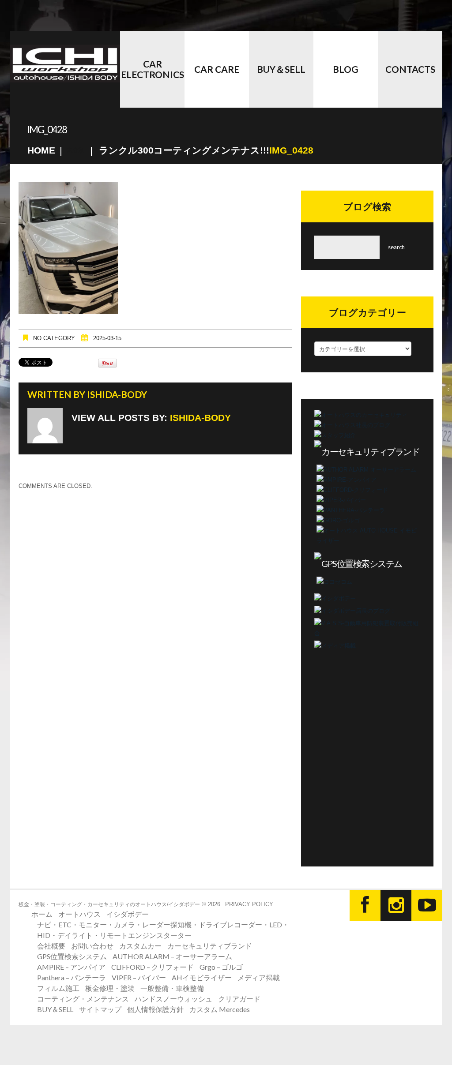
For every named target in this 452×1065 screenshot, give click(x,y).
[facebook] (365, 905)
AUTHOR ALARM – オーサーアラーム (172, 956)
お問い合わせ (92, 945)
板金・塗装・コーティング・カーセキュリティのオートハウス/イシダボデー (109, 904)
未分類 (75, 150)
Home (41, 150)
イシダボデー (127, 914)
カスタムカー (140, 945)
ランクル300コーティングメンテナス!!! (184, 150)
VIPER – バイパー (139, 977)
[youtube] (426, 905)
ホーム (42, 914)
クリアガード (239, 998)
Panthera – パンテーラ (71, 977)
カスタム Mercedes (219, 1009)
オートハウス (79, 914)
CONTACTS (410, 69)
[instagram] (395, 905)
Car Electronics (152, 69)
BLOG (345, 69)
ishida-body (117, 394)
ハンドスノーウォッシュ (173, 998)
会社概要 (51, 945)
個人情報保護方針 (155, 1009)
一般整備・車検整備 (172, 988)
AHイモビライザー (202, 977)
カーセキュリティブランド (209, 945)
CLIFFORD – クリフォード (152, 967)
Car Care (216, 69)
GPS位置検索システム (72, 956)
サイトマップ (100, 1009)
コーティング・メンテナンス (83, 998)
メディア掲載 (258, 977)
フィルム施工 (58, 988)
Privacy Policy (249, 904)
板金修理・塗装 (110, 988)
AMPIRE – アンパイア (71, 967)
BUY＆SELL (281, 69)
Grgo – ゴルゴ (221, 967)
